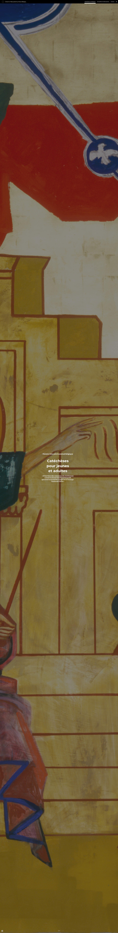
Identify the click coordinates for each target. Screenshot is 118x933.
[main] (59, 468)
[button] (116, 1)
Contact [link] (112, 1)
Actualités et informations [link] (103, 1)
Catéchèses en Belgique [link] (90, 1)
